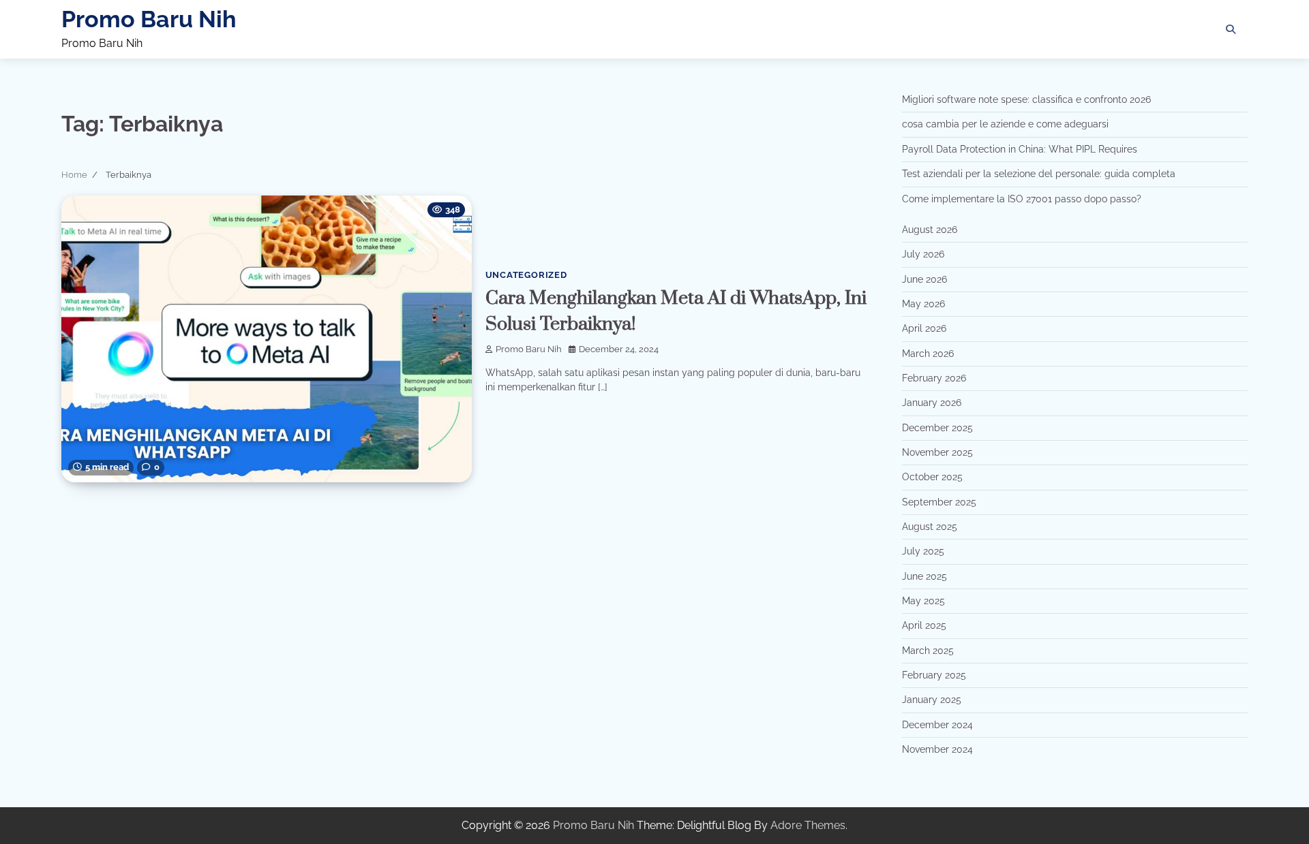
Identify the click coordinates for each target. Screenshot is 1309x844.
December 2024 (937, 724)
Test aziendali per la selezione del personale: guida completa (1038, 173)
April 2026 (924, 328)
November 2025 (937, 452)
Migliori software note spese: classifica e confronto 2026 (1026, 99)
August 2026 (929, 229)
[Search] (1230, 29)
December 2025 (937, 427)
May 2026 (923, 303)
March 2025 (928, 650)
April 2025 (924, 625)
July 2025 (923, 551)
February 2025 (934, 675)
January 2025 (931, 699)
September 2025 (939, 502)
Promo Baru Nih (149, 19)
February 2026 (934, 378)
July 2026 (923, 254)
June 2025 (924, 576)
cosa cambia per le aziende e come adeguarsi (1005, 124)
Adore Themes (807, 825)
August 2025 (929, 526)
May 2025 (923, 600)
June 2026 (924, 279)
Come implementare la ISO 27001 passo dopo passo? (1021, 198)
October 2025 (932, 476)
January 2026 (931, 402)
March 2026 (928, 353)
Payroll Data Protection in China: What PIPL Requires (1019, 149)
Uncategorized (526, 275)
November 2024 (937, 749)
